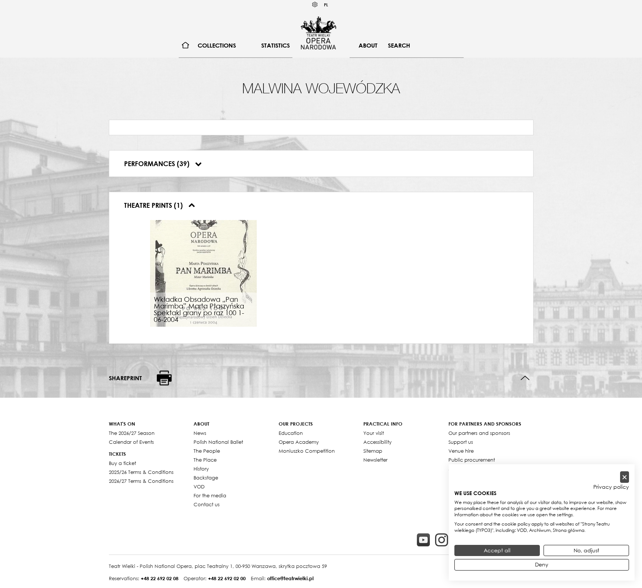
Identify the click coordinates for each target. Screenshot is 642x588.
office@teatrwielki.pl (290, 578)
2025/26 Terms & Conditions (141, 472)
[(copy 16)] (441, 539)
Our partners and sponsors (479, 433)
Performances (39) (157, 163)
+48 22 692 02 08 (159, 578)
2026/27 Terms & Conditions (141, 481)
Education (291, 433)
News (200, 433)
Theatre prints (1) (154, 205)
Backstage (206, 478)
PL (326, 4)
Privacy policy (611, 487)
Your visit (373, 433)
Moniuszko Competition (307, 451)
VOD (199, 487)
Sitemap (372, 451)
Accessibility (377, 442)
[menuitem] (185, 45)
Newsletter (375, 460)
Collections (217, 45)
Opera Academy (299, 442)
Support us (460, 442)
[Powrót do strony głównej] (318, 32)
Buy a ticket (122, 463)
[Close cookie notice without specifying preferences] (624, 477)
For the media (210, 495)
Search (399, 45)
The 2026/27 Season (132, 433)
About (368, 45)
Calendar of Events (131, 442)
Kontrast (315, 4)
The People (207, 451)
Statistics (275, 45)
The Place (205, 460)
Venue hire (461, 451)
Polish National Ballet (218, 442)
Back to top (525, 378)
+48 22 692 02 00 (227, 578)
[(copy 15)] (423, 539)
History (201, 469)
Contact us (207, 504)
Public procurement (471, 460)
